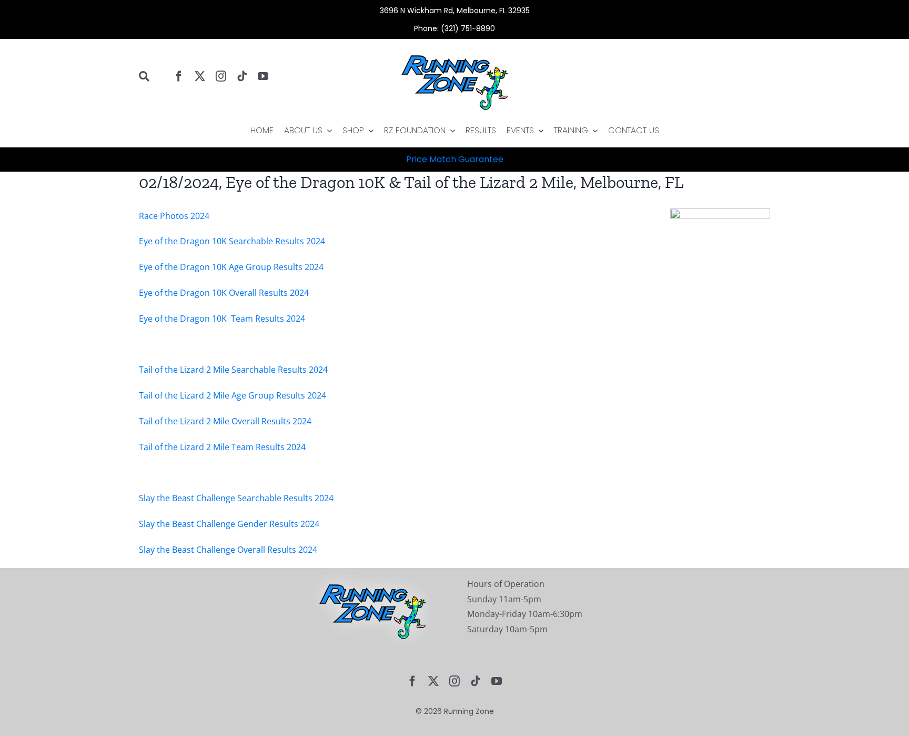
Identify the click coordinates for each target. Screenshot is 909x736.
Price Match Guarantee (454, 159)
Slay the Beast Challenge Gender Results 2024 (229, 524)
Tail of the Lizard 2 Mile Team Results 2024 (222, 447)
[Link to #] (151, 76)
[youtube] (263, 76)
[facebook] (179, 76)
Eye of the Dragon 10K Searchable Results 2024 (232, 241)
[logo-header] (454, 43)
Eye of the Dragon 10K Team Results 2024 (222, 318)
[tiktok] (242, 76)
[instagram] (221, 76)
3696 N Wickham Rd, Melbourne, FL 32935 (455, 10)
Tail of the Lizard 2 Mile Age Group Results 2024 (232, 395)
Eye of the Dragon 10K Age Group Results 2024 (231, 267)
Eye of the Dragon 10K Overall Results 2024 (224, 293)
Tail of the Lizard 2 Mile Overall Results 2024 (225, 421)
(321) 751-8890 (468, 28)
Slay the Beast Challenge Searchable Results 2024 (236, 498)
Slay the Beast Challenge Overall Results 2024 (228, 549)
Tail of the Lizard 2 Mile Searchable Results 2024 (233, 369)
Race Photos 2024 (174, 216)
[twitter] (200, 76)
